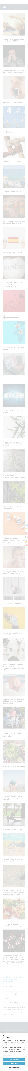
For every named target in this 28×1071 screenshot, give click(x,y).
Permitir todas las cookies (14, 1059)
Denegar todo (14, 1063)
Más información (7, 1055)
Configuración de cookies (14, 1067)
